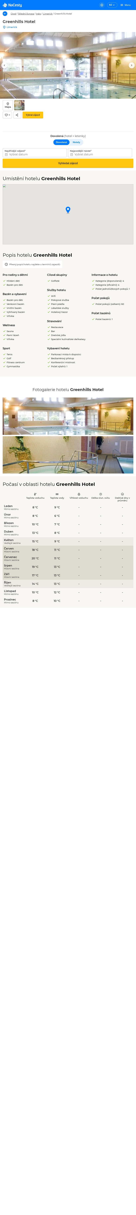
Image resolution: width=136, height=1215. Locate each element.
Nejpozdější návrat (80, 151)
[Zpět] (5, 13)
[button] (68, 210)
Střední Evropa (26, 13)
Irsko (38, 13)
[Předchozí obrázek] (4, 65)
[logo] (12, 5)
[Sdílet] (17, 115)
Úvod (13, 13)
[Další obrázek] (132, 65)
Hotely (76, 142)
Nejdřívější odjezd (15, 151)
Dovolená (61, 142)
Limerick (48, 13)
